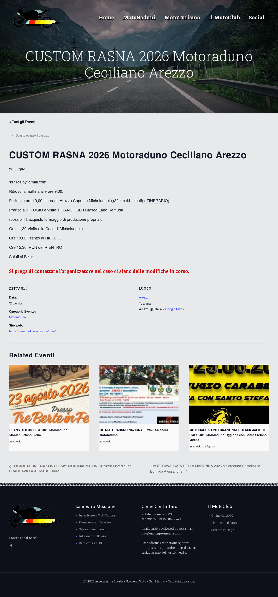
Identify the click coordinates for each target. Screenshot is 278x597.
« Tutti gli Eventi (22, 121)
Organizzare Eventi (92, 529)
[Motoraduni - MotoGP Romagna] (37, 17)
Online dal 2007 (222, 516)
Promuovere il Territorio (96, 522)
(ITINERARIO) (156, 200)
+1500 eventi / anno (224, 523)
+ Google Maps (173, 309)
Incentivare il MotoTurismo (98, 515)
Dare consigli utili (91, 543)
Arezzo (144, 297)
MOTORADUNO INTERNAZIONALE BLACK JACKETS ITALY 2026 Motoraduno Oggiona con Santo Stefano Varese (228, 435)
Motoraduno (17, 317)
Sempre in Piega (222, 530)
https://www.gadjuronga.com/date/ (32, 331)
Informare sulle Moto (94, 536)
